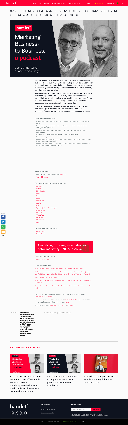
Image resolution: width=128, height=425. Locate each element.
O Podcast (88, 3)
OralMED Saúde (42, 177)
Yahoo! (38, 196)
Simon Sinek (40, 234)
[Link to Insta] (16, 413)
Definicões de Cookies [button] (69, 422)
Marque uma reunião (47, 413)
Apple (38, 222)
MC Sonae (40, 186)
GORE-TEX (40, 213)
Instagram (62, 305)
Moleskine (40, 220)
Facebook (40, 217)
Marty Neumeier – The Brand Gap (47, 277)
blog (67, 302)
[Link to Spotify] (26, 413)
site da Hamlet (70, 300)
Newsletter (99, 3)
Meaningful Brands (43, 259)
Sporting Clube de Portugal (46, 208)
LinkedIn (62, 175)
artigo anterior (50, 313)
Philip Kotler (40, 231)
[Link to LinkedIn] (12, 413)
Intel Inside (40, 210)
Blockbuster (41, 191)
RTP (37, 205)
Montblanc (40, 201)
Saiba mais (74, 415)
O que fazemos (44, 3)
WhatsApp (40, 215)
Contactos (110, 3)
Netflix (38, 189)
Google (38, 198)
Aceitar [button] (83, 422)
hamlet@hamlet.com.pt (48, 409)
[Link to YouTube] (21, 413)
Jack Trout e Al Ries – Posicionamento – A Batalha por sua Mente (59, 269)
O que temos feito (58, 3)
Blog (34, 3)
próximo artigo (65, 313)
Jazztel (38, 203)
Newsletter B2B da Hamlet (44, 297)
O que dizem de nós (74, 3)
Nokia (38, 193)
